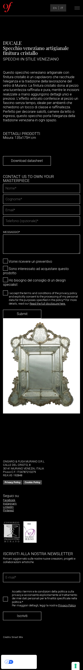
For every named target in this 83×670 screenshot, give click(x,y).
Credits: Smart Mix (13, 637)
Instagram (10, 503)
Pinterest (8, 510)
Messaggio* (11, 232)
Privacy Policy (12, 482)
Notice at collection (12, 667)
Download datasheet (27, 161)
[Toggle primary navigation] (76, 8)
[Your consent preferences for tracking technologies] (76, 666)
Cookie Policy (32, 482)
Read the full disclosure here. (48, 303)
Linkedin (8, 507)
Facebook (9, 500)
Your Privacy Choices (23, 662)
